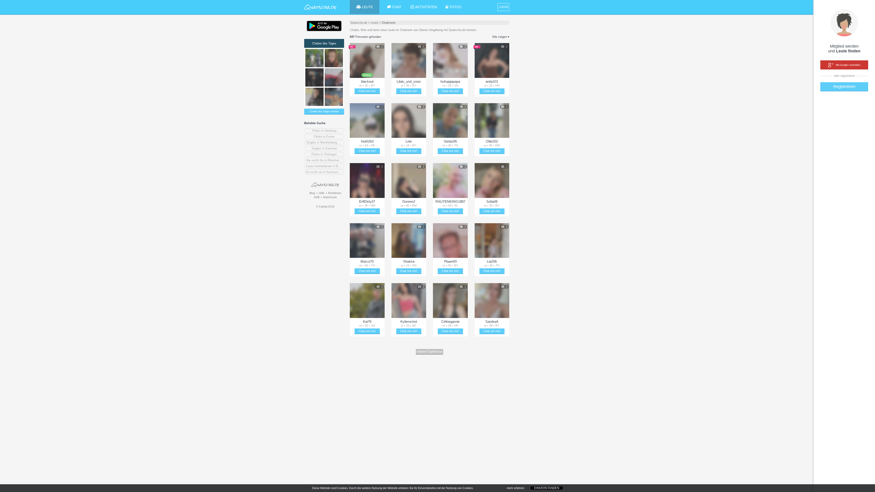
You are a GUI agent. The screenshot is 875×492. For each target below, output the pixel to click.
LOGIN (503, 7)
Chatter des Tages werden (324, 111)
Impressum (330, 197)
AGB (316, 197)
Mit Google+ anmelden (848, 65)
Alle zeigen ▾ (500, 36)
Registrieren (844, 86)
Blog (312, 193)
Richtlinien (334, 193)
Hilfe (321, 193)
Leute (374, 22)
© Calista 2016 (325, 206)
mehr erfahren (515, 488)
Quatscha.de (358, 22)
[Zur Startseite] (320, 10)
